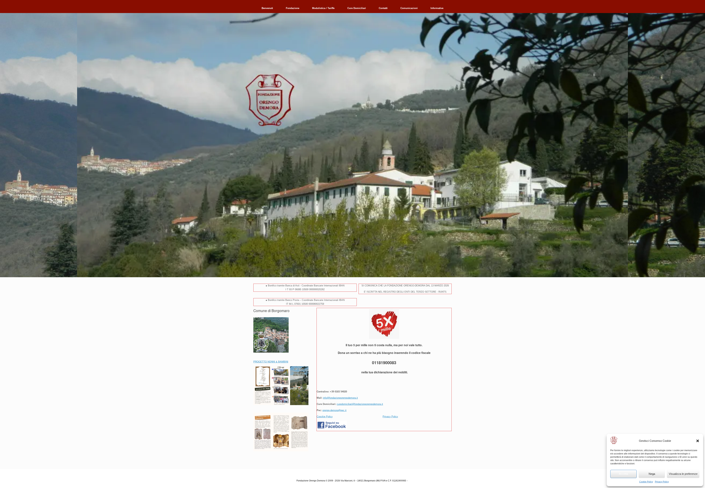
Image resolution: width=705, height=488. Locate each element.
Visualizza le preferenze (683, 473)
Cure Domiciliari (356, 8)
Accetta (623, 473)
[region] (352, 145)
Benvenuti (267, 8)
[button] (697, 441)
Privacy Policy (662, 481)
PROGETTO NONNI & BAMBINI (270, 361)
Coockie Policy (325, 416)
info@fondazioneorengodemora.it (340, 397)
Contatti (383, 8)
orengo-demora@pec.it (334, 410)
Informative (437, 8)
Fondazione (292, 8)
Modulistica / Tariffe (323, 8)
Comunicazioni (409, 8)
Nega (652, 473)
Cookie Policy (646, 481)
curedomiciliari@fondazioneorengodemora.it (360, 404)
